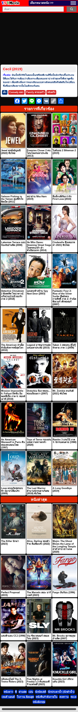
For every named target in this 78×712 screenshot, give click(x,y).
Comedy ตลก (16, 92)
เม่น (31, 691)
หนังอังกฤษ (39, 701)
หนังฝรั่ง (51, 92)
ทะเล (73, 696)
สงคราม (64, 696)
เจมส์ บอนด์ (8, 696)
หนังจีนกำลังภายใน (46, 696)
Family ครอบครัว (35, 92)
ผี (16, 691)
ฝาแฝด (22, 691)
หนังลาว (8, 691)
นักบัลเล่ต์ (40, 691)
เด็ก (5, 92)
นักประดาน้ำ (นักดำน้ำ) (61, 691)
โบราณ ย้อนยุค (25, 696)
